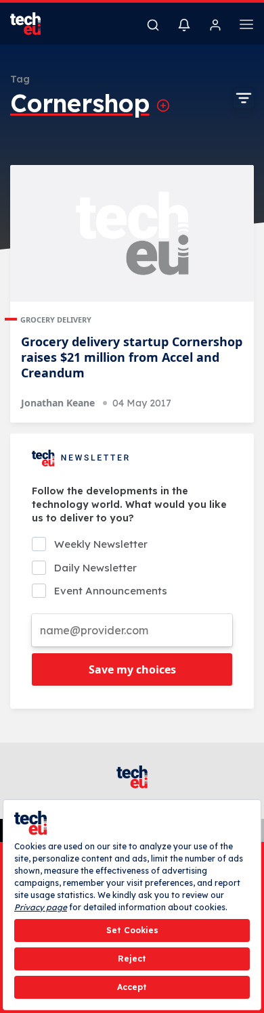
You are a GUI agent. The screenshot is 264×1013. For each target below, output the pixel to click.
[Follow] (163, 105)
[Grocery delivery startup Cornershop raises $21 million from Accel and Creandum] (132, 233)
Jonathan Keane (58, 402)
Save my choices (132, 669)
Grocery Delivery (55, 319)
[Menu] (246, 26)
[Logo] (34, 23)
